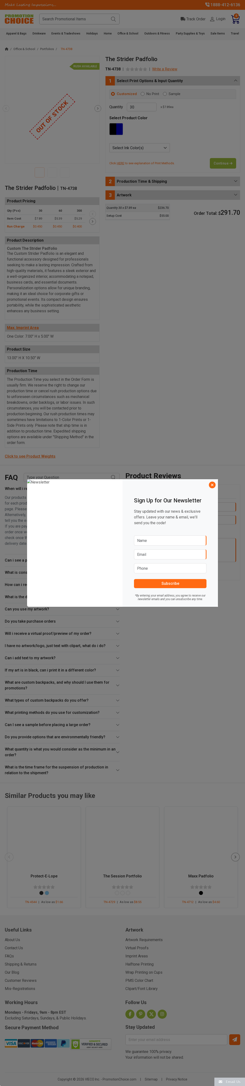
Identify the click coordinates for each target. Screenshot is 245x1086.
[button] (229, 1081)
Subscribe (170, 583)
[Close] (212, 485)
